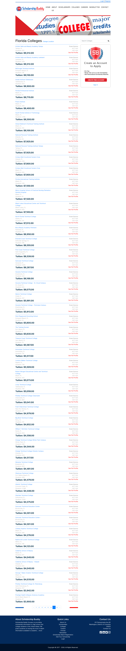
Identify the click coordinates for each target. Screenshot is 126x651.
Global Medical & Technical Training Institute (29, 124)
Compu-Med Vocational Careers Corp (27, 157)
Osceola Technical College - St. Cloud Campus (30, 283)
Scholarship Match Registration (63, 635)
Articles (63, 630)
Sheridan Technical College (24, 495)
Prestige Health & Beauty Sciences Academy (29, 595)
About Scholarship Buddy (27, 619)
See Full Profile (73, 52)
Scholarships (64, 7)
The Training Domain (22, 327)
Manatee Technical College (24, 462)
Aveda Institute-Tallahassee (24, 79)
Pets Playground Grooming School (26, 316)
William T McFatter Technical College (27, 429)
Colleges (76, 7)
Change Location (48, 41)
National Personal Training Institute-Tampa (29, 146)
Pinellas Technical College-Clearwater (27, 396)
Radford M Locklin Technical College (27, 539)
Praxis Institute (20, 102)
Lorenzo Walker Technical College (26, 360)
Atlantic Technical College (23, 484)
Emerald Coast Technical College (26, 239)
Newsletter (94, 7)
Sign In (95, 85)
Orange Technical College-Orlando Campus (29, 451)
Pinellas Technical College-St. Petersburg (28, 584)
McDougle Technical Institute (24, 68)
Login (102, 1)
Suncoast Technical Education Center (27, 506)
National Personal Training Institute (26, 135)
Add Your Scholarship (63, 637)
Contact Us (107, 628)
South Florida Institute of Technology (27, 113)
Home (48, 7)
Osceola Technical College (24, 272)
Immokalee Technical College (24, 349)
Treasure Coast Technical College (26, 338)
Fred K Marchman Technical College (27, 407)
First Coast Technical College (24, 250)
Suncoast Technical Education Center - (28, 517)
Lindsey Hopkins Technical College (26, 528)
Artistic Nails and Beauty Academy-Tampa (29, 46)
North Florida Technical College (25, 216)
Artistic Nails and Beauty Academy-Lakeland (29, 57)
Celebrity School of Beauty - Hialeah (27, 562)
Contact (105, 7)
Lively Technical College (23, 384)
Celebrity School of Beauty (24, 551)
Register (108, 1)
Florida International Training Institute (27, 179)
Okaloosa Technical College (24, 473)
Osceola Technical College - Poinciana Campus (30, 305)
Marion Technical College (23, 294)
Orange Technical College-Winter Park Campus (30, 440)
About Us (54, 8)
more (40, 630)
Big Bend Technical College (24, 418)
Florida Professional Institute (24, 90)
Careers (84, 7)
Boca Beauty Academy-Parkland (25, 227)
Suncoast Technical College (24, 261)
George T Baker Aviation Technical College (29, 573)
